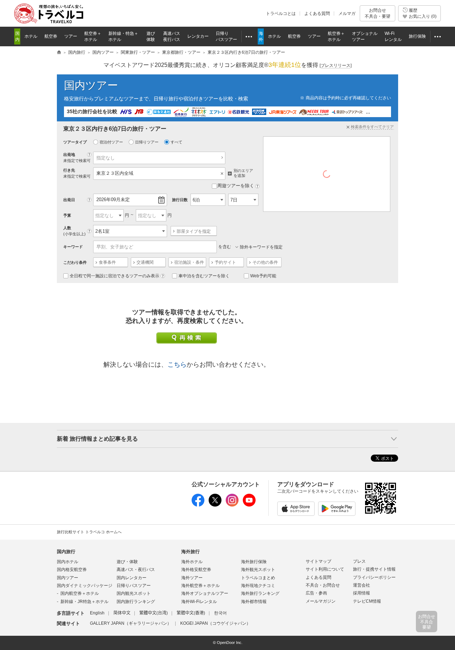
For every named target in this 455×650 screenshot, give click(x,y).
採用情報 (361, 593)
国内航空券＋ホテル (79, 593)
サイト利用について (325, 569)
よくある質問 (317, 13)
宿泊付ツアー (111, 142)
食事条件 (107, 262)
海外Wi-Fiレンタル (199, 601)
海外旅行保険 (254, 561)
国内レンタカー (131, 577)
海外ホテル (192, 561)
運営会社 (361, 585)
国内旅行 (66, 551)
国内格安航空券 (72, 569)
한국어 (220, 612)
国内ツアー (91, 85)
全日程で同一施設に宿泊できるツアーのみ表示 (114, 275)
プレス (359, 561)
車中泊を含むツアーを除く (204, 275)
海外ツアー (192, 577)
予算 (67, 215)
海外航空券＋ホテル (200, 585)
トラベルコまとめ (258, 577)
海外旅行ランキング (260, 593)
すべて (176, 142)
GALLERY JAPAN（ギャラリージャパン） (130, 623)
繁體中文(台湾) (153, 612)
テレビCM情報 (367, 601)
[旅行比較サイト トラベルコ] (59, 52)
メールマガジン (321, 601)
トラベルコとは (281, 13)
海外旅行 (190, 551)
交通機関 (145, 262)
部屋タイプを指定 (194, 231)
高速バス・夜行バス (136, 569)
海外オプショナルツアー (204, 593)
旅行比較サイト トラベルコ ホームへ (89, 532)
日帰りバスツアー (134, 585)
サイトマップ (318, 561)
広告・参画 (316, 593)
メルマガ (346, 13)
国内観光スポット (134, 593)
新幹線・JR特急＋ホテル (84, 601)
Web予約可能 (263, 275)
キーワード (73, 247)
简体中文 (121, 612)
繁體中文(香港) (191, 612)
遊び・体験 (127, 561)
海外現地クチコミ (258, 585)
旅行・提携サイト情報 (374, 569)
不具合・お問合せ (323, 585)
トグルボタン (227, 438)
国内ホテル (67, 561)
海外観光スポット (258, 569)
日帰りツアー (147, 142)
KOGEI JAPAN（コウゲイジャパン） (215, 623)
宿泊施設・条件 (189, 262)
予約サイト (225, 262)
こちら (177, 364)
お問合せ (377, 13)
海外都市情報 (254, 601)
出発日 (69, 200)
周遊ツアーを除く (235, 185)
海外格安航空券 (196, 569)
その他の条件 (265, 262)
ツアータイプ (75, 142)
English (97, 612)
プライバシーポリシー (374, 577)
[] (336, 65)
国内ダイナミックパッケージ (84, 585)
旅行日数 (180, 200)
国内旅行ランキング (136, 601)
